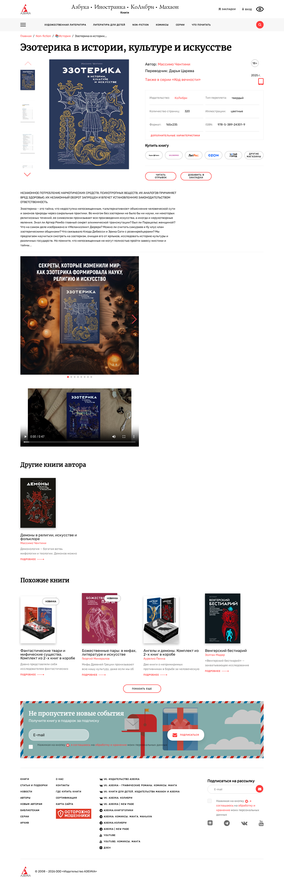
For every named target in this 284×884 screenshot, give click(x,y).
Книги (124, 12)
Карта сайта (64, 804)
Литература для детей (109, 24)
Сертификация (66, 798)
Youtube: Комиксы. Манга (122, 841)
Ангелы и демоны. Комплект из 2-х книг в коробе (171, 652)
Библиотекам (30, 810)
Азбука (80, 7)
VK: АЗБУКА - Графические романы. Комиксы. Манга (140, 785)
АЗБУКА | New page (116, 829)
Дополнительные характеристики (175, 135)
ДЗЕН (107, 847)
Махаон (168, 7)
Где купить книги (68, 791)
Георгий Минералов (96, 658)
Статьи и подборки (34, 785)
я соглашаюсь (80, 745)
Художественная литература (65, 24)
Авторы (25, 798)
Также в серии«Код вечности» (173, 80)
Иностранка (109, 7)
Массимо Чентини (174, 64)
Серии (180, 25)
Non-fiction (140, 24)
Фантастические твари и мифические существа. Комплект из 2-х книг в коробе (47, 654)
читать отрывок (161, 176)
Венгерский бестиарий (226, 651)
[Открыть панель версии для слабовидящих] (260, 9)
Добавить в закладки (196, 176)
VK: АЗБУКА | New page (119, 804)
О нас (60, 779)
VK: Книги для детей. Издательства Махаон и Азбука (142, 791)
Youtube (110, 835)
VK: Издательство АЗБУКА (122, 779)
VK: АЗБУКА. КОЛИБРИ (118, 798)
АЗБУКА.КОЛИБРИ (115, 822)
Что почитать (201, 25)
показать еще (142, 688)
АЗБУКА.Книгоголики (118, 810)
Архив (24, 822)
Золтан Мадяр (215, 655)
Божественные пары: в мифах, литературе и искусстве (109, 652)
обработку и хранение (111, 745)
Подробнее (28, 559)
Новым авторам (31, 804)
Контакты (62, 785)
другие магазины (254, 155)
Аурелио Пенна (154, 658)
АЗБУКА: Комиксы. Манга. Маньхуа (128, 816)
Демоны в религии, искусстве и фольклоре (48, 537)
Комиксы (162, 24)
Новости (26, 791)
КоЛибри (142, 7)
